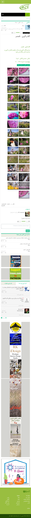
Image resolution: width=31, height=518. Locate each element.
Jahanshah (22, 212)
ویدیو (18, 501)
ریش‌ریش (20, 309)
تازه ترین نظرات (8, 284)
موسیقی (18, 503)
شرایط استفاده (27, 499)
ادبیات (20, 315)
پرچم (3, 205)
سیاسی (19, 305)
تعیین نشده (19, 295)
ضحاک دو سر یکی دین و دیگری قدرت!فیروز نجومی (13, 299)
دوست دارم (12, 32)
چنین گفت (7, 503)
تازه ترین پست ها (23, 284)
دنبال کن (2, 26)
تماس (29, 503)
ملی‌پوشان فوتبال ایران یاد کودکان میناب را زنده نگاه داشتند (13, 288)
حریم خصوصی (26, 501)
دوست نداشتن (29, 221)
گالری (19, 22)
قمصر (8, 204)
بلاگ (19, 498)
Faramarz (21, 290)
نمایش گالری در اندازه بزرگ (23, 65)
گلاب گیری (4, 204)
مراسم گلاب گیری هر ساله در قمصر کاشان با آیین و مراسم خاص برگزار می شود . (17, 51)
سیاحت (2, 27)
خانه (22, 22)
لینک (19, 499)
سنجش (18, 505)
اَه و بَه (7, 505)
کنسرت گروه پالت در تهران (25, 244)
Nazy (23, 26)
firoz (22, 301)
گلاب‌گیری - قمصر (25, 47)
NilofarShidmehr (20, 311)
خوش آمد (28, 498)
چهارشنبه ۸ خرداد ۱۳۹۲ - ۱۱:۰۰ (22, 62)
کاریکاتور (7, 501)
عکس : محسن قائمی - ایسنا (23, 58)
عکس (8, 498)
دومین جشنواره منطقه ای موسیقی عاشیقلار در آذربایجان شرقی (18, 238)
